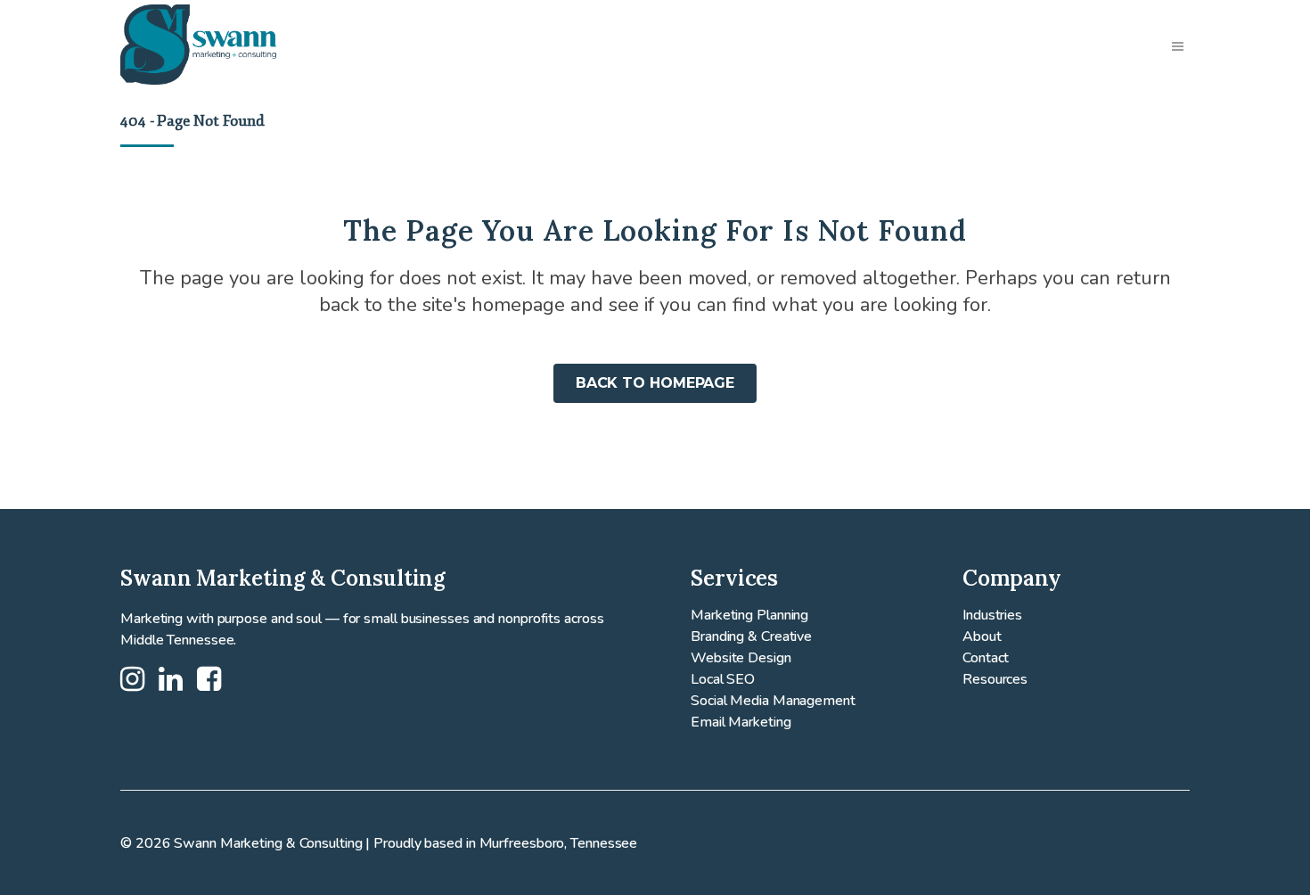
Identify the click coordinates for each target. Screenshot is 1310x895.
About (982, 636)
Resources (995, 679)
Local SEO (723, 679)
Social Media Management (773, 700)
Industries (992, 615)
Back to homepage (655, 382)
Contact (985, 658)
